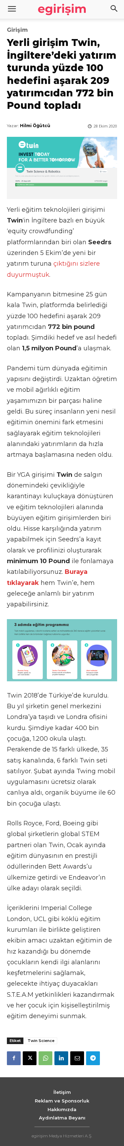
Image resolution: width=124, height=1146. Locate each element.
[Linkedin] (61, 1058)
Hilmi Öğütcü (35, 125)
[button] (114, 9)
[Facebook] (14, 1058)
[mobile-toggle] (12, 9)
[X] (30, 1058)
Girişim (17, 30)
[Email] (77, 1058)
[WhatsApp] (45, 1058)
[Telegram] (93, 1058)
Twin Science (41, 1040)
